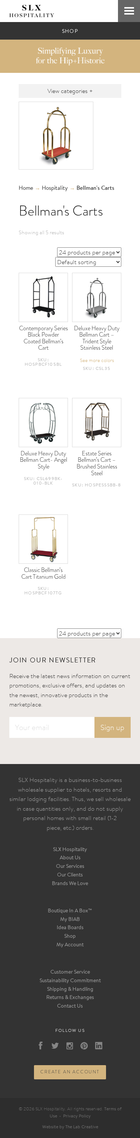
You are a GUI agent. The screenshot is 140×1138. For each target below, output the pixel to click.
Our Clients (70, 875)
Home (26, 188)
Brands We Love (70, 884)
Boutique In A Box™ (70, 911)
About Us (70, 858)
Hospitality (55, 188)
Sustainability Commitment (70, 981)
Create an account (70, 1072)
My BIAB (70, 919)
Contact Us (70, 1006)
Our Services (70, 866)
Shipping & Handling (70, 989)
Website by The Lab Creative (70, 1127)
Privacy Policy (77, 1116)
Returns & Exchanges (70, 998)
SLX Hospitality (70, 850)
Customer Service (70, 972)
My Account (70, 945)
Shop (70, 936)
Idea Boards (70, 928)
